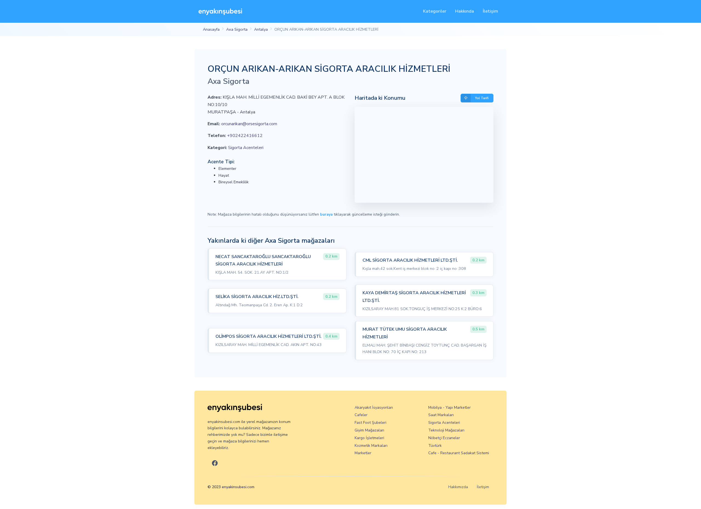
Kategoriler (434, 11)
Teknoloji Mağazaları (446, 430)
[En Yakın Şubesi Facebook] (215, 464)
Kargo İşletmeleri (369, 438)
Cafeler (361, 415)
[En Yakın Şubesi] (220, 11)
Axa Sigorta (237, 29)
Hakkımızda (458, 487)
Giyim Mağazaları (369, 430)
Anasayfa (211, 29)
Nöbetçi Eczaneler (444, 438)
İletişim (490, 11)
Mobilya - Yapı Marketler (449, 407)
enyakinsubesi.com (238, 487)
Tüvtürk (435, 445)
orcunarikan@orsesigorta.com (249, 124)
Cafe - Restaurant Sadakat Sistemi (458, 453)
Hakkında (464, 11)
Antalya (261, 29)
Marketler (363, 453)
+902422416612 (245, 136)
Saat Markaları (441, 415)
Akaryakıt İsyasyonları (374, 407)
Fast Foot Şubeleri (370, 422)
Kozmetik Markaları (371, 445)
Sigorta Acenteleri (245, 148)
